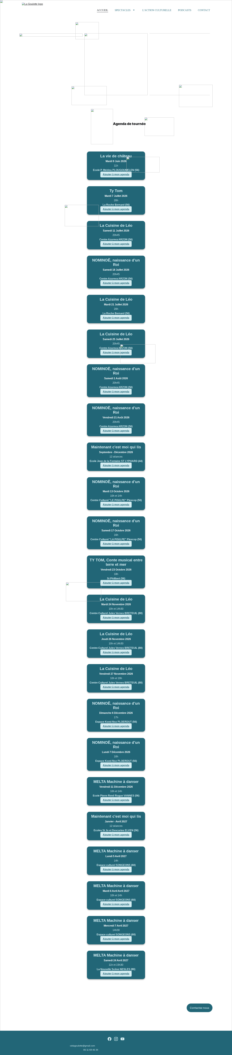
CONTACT (204, 10)
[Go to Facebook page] (109, 1039)
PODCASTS (184, 10)
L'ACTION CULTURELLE (156, 10)
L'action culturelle (51, 64)
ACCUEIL (102, 10)
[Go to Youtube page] (122, 1039)
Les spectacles (116, 64)
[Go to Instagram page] (116, 1039)
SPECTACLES (123, 10)
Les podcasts (179, 64)
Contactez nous (199, 1007)
